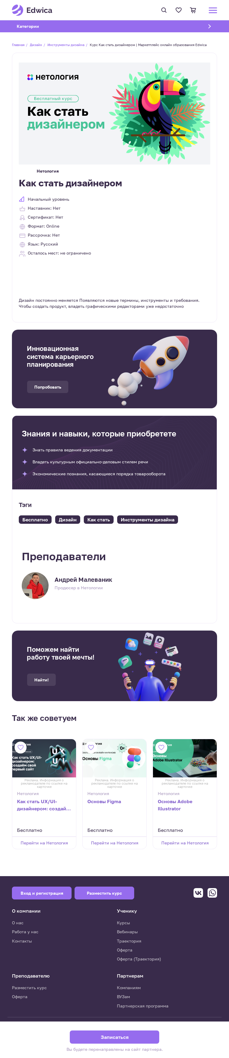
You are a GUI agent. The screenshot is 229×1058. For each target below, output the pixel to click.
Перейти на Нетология (44, 842)
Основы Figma (104, 801)
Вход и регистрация (42, 893)
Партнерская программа (142, 1006)
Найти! (41, 679)
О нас (18, 922)
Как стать (98, 520)
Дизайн (36, 45)
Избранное (179, 10)
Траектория (129, 941)
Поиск (164, 10)
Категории (35, 26)
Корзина (194, 10)
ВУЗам (123, 996)
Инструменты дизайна (65, 45)
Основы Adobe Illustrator (175, 805)
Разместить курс (29, 987)
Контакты (22, 941)
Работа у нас (25, 931)
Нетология (48, 170)
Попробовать (47, 386)
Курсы (123, 922)
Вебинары (127, 931)
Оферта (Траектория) (139, 959)
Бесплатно (35, 520)
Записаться (115, 1037)
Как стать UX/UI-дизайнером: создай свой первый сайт (41, 805)
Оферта (124, 950)
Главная (18, 45)
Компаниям (129, 987)
